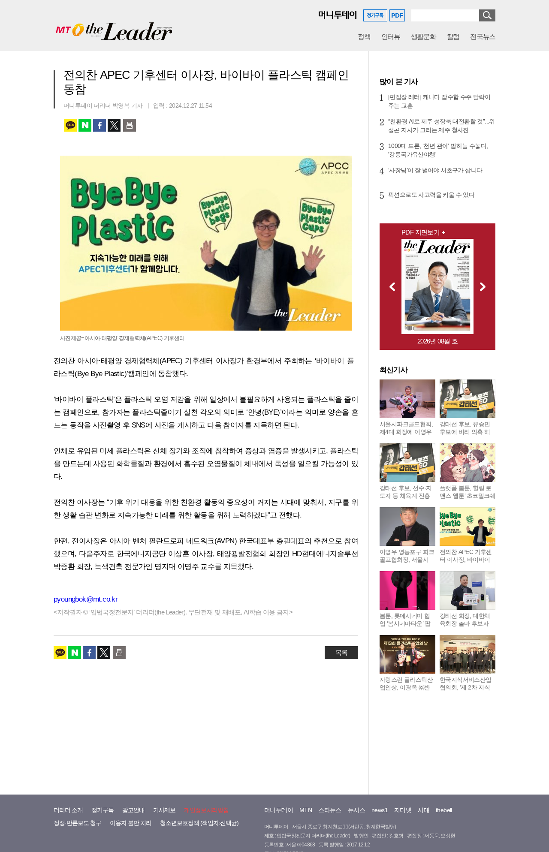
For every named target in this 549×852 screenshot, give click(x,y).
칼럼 (453, 36)
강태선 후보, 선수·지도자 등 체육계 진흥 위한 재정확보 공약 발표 (406, 500)
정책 (364, 36)
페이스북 (99, 125)
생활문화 (423, 36)
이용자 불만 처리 (130, 822)
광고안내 (133, 810)
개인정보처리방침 (206, 810)
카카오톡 (70, 125)
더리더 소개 (68, 810)
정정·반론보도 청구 (77, 822)
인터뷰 (390, 36)
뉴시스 (356, 810)
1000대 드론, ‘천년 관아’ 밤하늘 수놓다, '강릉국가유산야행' (438, 150)
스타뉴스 (329, 810)
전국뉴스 (482, 36)
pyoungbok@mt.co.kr (86, 599)
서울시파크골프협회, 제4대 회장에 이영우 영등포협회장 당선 (406, 432)
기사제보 (164, 810)
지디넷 (402, 810)
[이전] (390, 286)
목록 (341, 652)
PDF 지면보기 (420, 232)
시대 (423, 810)
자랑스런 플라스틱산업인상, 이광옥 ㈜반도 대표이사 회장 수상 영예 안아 (406, 691)
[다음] (485, 286)
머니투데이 (278, 810)
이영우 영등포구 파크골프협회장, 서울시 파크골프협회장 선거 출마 (407, 563)
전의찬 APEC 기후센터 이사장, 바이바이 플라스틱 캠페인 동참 (467, 559)
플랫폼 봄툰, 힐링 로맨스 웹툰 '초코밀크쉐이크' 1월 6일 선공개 (467, 496)
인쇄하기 (129, 125)
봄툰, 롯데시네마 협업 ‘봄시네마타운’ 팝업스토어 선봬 (405, 623)
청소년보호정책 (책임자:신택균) (199, 822)
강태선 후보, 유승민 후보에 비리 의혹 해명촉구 (465, 432)
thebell (444, 810)
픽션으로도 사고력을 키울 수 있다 (431, 194)
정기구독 (102, 810)
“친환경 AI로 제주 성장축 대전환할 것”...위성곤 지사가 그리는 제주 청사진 (441, 125)
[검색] (487, 15)
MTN (305, 810)
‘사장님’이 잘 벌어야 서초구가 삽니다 (435, 170)
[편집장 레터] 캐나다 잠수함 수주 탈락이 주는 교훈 (439, 101)
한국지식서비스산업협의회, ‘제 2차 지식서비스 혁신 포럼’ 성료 (466, 691)
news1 (379, 810)
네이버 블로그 (84, 125)
